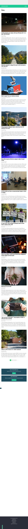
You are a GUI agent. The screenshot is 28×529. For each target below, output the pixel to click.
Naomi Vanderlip (4, 161)
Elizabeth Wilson (4, 67)
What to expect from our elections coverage (10, 96)
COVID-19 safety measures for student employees (11, 349)
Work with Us (14, 519)
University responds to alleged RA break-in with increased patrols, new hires (13, 65)
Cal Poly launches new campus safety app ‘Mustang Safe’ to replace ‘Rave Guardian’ (13, 33)
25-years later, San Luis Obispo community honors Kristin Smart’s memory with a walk (12, 224)
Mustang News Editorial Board (6, 97)
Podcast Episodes (14, 383)
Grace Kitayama (4, 193)
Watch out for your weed (6, 286)
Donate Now (14, 376)
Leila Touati (3, 129)
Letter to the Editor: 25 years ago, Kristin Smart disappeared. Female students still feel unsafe (13, 255)
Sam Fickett (3, 35)
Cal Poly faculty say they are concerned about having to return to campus (13, 191)
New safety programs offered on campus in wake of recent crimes (12, 159)
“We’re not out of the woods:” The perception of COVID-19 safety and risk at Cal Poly (13, 318)
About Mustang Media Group (14, 518)
